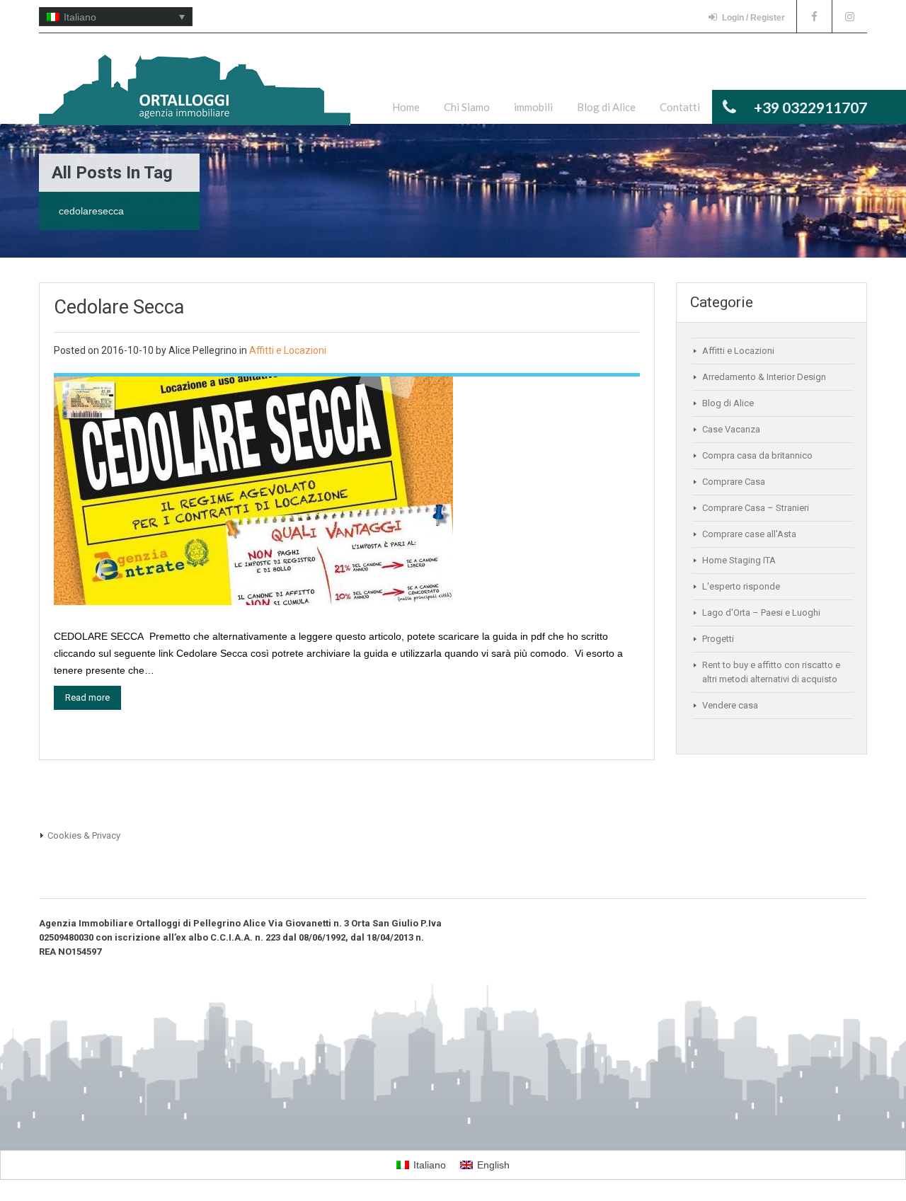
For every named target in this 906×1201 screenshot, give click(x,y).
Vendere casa (730, 705)
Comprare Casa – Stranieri (755, 507)
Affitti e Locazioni (287, 350)
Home (406, 106)
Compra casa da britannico (757, 455)
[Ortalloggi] (194, 96)
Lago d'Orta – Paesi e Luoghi (761, 612)
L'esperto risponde (741, 586)
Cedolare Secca (119, 307)
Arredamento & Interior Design (764, 377)
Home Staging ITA (739, 560)
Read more (87, 697)
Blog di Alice (606, 106)
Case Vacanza (731, 429)
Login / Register (753, 18)
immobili (533, 106)
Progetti (718, 638)
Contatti (680, 106)
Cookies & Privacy (83, 835)
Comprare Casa (733, 481)
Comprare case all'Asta (749, 534)
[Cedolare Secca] (253, 489)
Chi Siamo (467, 106)
